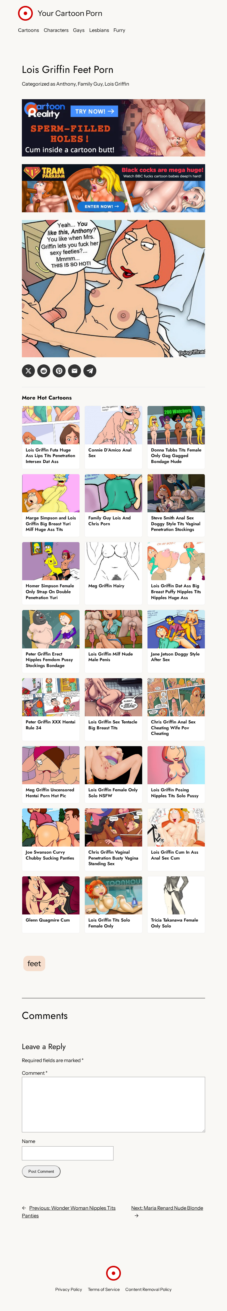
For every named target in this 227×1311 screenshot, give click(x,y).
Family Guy (90, 84)
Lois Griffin (117, 84)
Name (28, 1141)
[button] (28, 370)
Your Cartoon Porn (70, 13)
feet (34, 963)
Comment (35, 1073)
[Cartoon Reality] (113, 155)
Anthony (66, 84)
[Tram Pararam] (113, 210)
